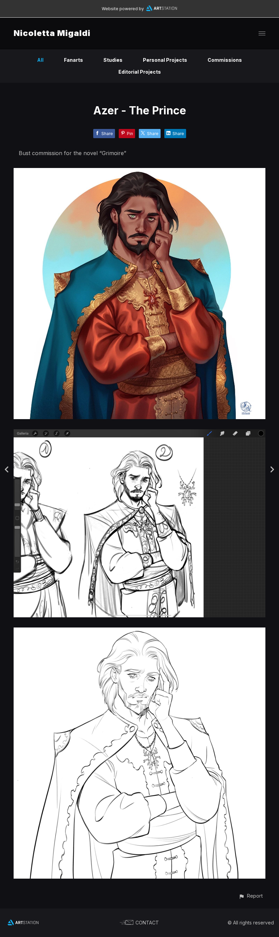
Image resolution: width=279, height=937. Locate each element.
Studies (112, 60)
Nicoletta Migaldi (52, 33)
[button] (250, 896)
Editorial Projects (139, 72)
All (40, 60)
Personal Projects (165, 60)
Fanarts (73, 60)
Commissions (225, 60)
